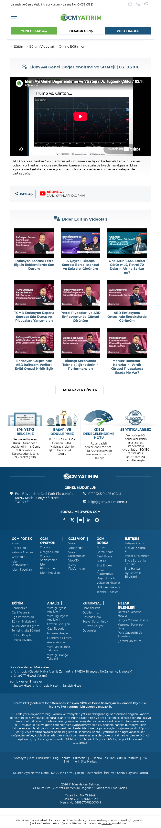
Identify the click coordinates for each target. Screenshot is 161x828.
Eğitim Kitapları (22, 635)
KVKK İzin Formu (62, 773)
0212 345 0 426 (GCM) (105, 494)
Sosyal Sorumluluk (95, 621)
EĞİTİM (17, 603)
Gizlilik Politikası (128, 758)
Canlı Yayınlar (21, 612)
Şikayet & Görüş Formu (135, 549)
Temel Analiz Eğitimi (26, 630)
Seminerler (19, 608)
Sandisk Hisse (71, 685)
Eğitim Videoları (23, 617)
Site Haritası (133, 568)
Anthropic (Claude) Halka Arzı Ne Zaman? (42, 671)
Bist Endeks (105, 565)
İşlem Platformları (20, 563)
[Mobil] (14, 18)
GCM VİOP (76, 539)
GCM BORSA (102, 541)
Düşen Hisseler (107, 578)
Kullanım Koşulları (102, 758)
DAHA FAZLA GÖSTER (79, 390)
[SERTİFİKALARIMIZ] (135, 418)
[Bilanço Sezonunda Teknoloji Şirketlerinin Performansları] (80, 343)
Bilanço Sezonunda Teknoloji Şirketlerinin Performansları (80, 365)
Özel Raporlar (56, 628)
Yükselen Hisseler (108, 582)
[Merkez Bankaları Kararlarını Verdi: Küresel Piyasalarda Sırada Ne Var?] (127, 343)
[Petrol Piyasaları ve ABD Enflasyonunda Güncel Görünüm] (80, 295)
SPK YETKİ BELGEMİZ (25, 432)
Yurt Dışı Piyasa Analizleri (58, 617)
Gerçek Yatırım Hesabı (133, 620)
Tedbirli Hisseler (107, 592)
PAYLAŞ (26, 194)
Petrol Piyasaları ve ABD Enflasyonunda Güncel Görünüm (80, 317)
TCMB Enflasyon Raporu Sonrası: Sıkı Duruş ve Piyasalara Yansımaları (34, 317)
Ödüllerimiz (90, 612)
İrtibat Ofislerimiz (137, 556)
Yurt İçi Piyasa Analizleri (56, 609)
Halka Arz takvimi (109, 587)
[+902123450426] (138, 4)
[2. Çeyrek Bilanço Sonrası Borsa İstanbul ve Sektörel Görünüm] (80, 243)
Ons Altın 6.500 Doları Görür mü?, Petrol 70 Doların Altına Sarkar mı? (127, 266)
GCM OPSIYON (48, 541)
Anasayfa (20, 758)
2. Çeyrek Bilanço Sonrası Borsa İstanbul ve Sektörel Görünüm (80, 265)
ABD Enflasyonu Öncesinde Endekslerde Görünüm (127, 317)
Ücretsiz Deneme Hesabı (129, 613)
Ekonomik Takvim (59, 638)
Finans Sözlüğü (22, 640)
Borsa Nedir (105, 552)
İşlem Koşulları (22, 569)
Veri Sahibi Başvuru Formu (129, 773)
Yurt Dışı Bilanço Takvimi (58, 648)
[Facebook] (64, 520)
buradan (107, 823)
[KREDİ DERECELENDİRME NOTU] (99, 418)
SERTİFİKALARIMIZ (135, 430)
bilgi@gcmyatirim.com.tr (107, 502)
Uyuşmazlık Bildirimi (133, 574)
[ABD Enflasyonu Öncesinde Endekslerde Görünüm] (127, 295)
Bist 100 (102, 561)
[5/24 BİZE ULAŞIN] (130, 4)
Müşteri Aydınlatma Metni (31, 773)
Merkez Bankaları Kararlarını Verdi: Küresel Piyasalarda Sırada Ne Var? (127, 366)
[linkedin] (89, 520)
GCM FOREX (22, 539)
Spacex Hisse (22, 685)
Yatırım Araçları (22, 552)
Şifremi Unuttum (129, 641)
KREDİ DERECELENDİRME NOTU (98, 434)
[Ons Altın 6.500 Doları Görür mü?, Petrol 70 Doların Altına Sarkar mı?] (127, 243)
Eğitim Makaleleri (24, 621)
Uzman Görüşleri (58, 624)
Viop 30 (73, 560)
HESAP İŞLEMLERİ (126, 605)
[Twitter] (72, 520)
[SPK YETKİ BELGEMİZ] (25, 418)
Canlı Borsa (104, 556)
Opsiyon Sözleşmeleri (48, 558)
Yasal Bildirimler (39, 758)
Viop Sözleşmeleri (77, 554)
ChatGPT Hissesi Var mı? (30, 675)
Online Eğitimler (71, 46)
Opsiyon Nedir (49, 552)
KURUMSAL (92, 603)
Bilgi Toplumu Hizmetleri (70, 758)
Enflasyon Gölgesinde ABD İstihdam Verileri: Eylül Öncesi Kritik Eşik (34, 365)
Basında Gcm (91, 617)
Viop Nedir (75, 548)
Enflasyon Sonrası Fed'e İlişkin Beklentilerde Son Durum (34, 265)
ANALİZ (53, 603)
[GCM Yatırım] (80, 20)
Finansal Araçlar (58, 633)
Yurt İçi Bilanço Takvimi (57, 656)
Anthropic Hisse (46, 685)
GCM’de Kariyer (92, 626)
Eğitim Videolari (41, 46)
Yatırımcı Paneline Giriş (130, 626)
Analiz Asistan (56, 642)
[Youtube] (80, 520)
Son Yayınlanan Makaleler (29, 667)
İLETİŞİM (132, 539)
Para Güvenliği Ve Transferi (130, 634)
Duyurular (89, 630)
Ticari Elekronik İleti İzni (93, 773)
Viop (71, 543)
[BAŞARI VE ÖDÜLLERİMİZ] (62, 418)
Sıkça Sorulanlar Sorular (136, 562)
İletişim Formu (135, 543)
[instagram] (97, 520)
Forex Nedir (19, 548)
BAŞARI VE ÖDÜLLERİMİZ (62, 432)
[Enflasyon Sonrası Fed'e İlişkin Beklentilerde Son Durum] (34, 243)
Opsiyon (45, 547)
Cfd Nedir (18, 557)
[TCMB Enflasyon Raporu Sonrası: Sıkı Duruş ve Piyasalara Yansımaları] (34, 295)
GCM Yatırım (41, 788)
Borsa (101, 547)
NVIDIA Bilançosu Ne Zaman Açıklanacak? (104, 671)
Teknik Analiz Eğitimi (26, 626)
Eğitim (19, 46)
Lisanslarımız (91, 608)
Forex (15, 543)
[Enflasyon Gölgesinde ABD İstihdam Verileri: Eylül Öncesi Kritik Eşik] (34, 343)
